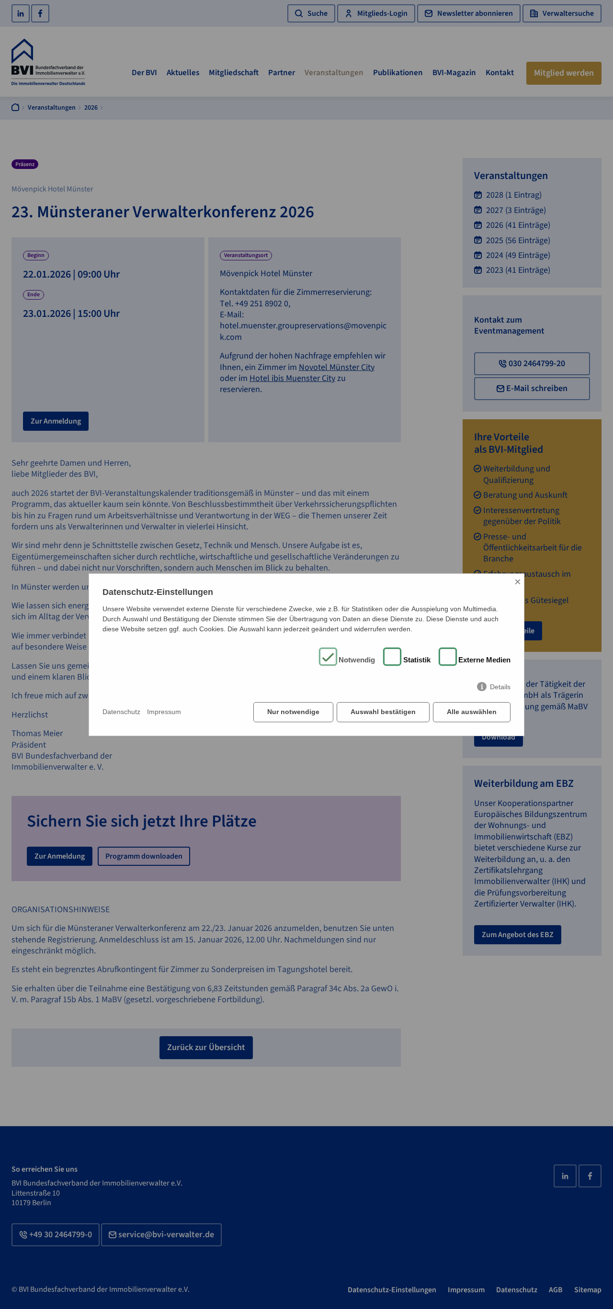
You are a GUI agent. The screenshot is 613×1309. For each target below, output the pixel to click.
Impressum (164, 712)
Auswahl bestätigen (383, 712)
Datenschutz (121, 712)
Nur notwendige (293, 712)
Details (500, 687)
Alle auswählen (472, 712)
